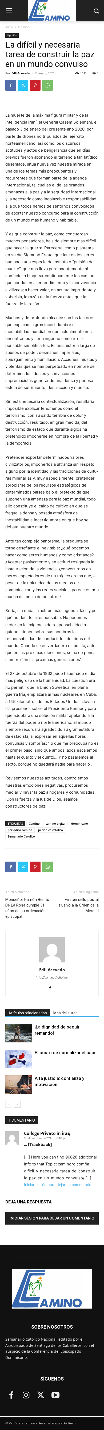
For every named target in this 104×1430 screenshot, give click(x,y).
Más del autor (65, 1013)
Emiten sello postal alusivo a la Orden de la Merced (78, 905)
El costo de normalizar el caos (66, 1052)
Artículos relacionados (28, 1013)
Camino (34, 823)
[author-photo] (52, 962)
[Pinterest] (35, 85)
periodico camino (20, 830)
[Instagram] (26, 1396)
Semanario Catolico (21, 836)
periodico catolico (50, 830)
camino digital (55, 823)
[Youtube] (55, 1396)
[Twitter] (23, 85)
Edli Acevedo (20, 73)
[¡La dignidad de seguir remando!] (18, 1033)
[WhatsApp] (47, 85)
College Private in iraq (47, 1133)
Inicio (9, 27)
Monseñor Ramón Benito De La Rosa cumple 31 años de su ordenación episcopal (27, 908)
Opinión (24, 27)
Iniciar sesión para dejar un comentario (57, 1184)
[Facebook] (10, 85)
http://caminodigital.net (52, 977)
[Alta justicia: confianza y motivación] (18, 1084)
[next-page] (17, 1104)
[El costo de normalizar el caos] (18, 1059)
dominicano (79, 823)
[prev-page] (8, 1104)
